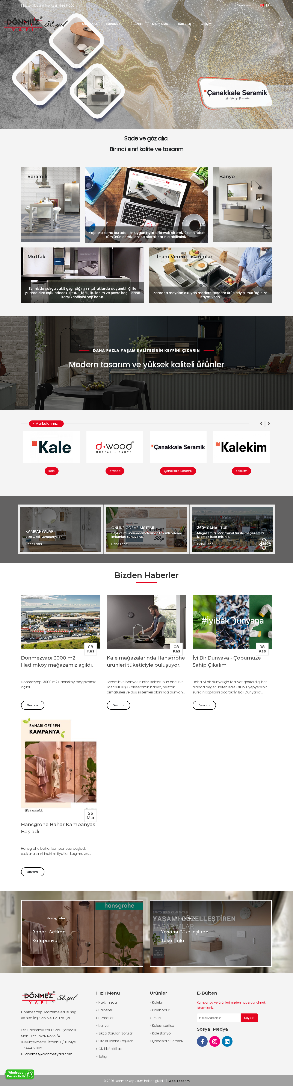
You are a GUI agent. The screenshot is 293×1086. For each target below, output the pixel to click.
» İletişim (103, 1056)
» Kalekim (157, 1002)
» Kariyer (103, 1025)
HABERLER (184, 24)
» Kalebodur (159, 1010)
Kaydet (249, 1018)
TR (267, 5)
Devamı (33, 705)
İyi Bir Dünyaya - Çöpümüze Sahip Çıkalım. (227, 661)
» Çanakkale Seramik (166, 1041)
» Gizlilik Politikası (109, 1048)
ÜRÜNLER (136, 24)
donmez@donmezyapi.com (48, 1054)
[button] (261, 424)
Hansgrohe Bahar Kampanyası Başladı (59, 827)
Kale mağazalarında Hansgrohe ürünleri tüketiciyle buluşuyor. (146, 661)
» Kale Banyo (160, 1033)
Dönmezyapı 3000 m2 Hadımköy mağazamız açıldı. (57, 661)
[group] (146, 64)
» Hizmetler (104, 1017)
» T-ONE (156, 1017)
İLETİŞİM (205, 24)
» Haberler (104, 1010)
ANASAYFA (89, 24)
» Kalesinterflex (162, 1025)
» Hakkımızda (106, 1002)
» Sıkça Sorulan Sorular (114, 1033)
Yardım (243, 5)
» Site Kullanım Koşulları (114, 1041)
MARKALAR (160, 24)
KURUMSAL (114, 24)
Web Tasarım (179, 1081)
